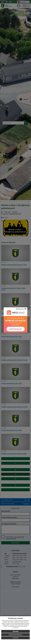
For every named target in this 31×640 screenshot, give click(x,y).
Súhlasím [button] (15, 631)
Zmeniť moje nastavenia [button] (15, 634)
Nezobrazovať (20, 309)
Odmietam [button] (15, 638)
